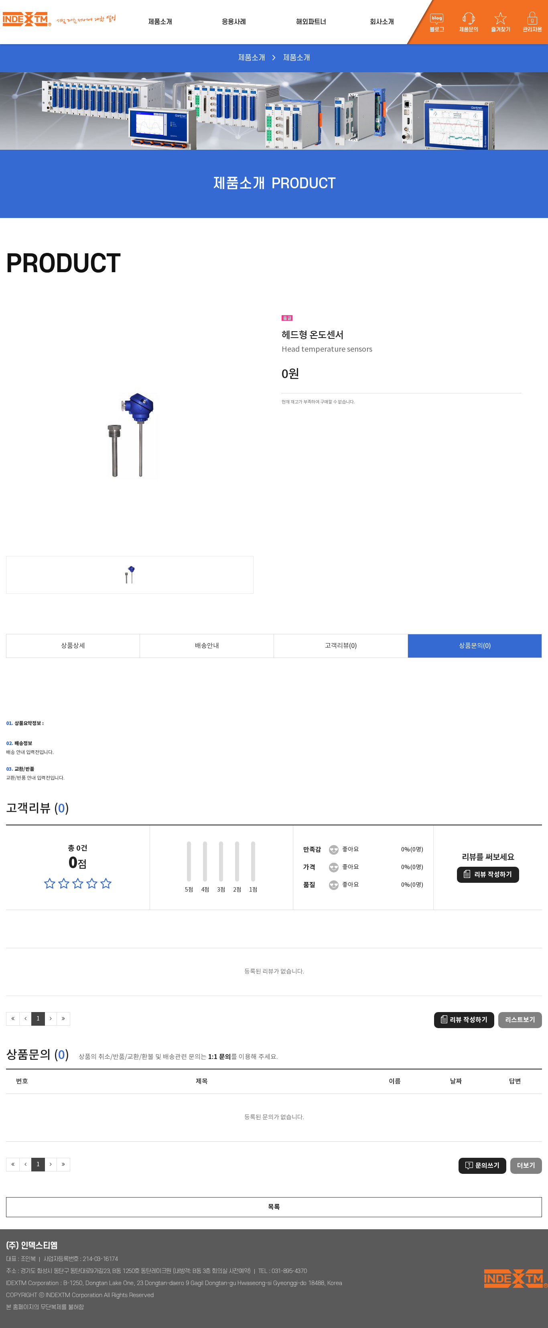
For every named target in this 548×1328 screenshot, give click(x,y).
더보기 (526, 1166)
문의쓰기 (487, 1166)
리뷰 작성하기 (493, 875)
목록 (274, 1207)
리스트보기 (520, 1020)
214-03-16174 (100, 1259)
